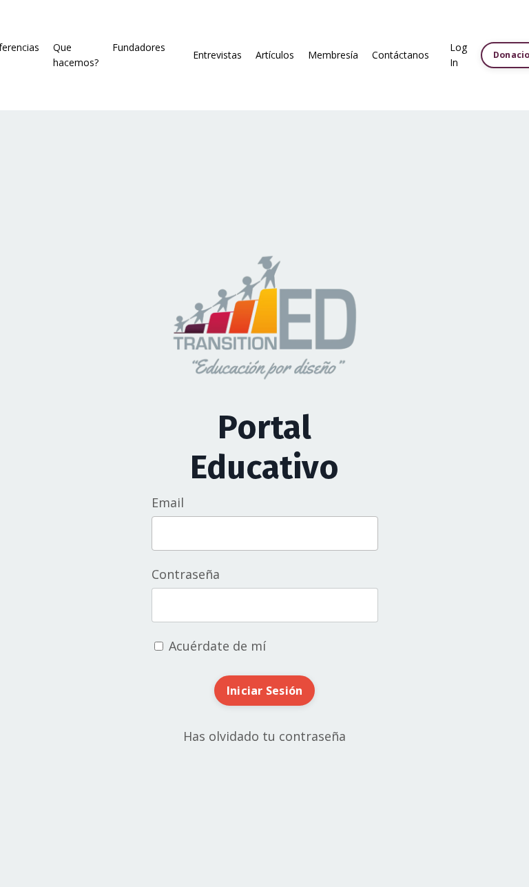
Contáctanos (400, 54)
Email (168, 502)
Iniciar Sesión (265, 690)
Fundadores (138, 47)
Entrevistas (217, 54)
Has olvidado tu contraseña (264, 736)
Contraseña (186, 574)
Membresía (333, 54)
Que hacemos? (75, 55)
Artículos (275, 54)
